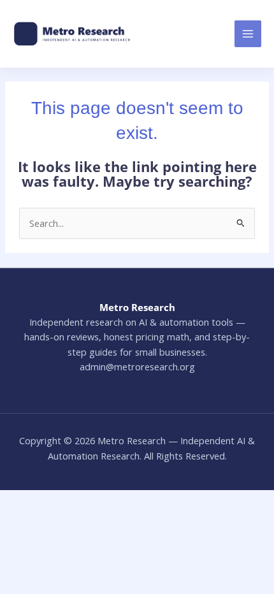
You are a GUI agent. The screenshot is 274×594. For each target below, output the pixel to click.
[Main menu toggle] (247, 33)
